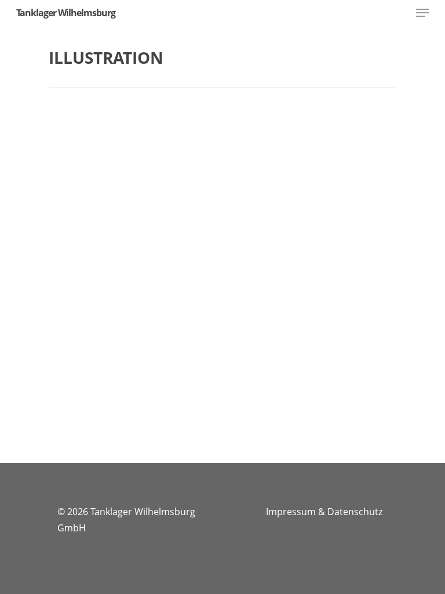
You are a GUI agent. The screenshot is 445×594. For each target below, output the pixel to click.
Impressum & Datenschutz (324, 511)
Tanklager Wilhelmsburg (65, 13)
